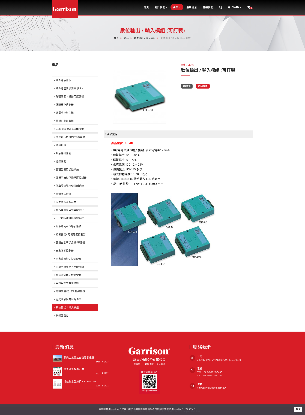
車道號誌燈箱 (63, 193)
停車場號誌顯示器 (66, 202)
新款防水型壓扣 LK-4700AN (80, 381)
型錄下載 (186, 86)
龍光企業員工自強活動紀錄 (79, 357)
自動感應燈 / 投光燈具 (68, 258)
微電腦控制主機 (65, 112)
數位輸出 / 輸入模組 (144, 38)
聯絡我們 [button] (208, 7)
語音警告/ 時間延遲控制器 (71, 234)
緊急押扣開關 (63, 153)
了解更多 (188, 409)
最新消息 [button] (191, 7)
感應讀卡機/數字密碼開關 (70, 137)
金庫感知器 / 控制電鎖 (68, 275)
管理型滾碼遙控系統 (67, 169)
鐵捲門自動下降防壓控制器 (71, 177)
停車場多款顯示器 (74, 369)
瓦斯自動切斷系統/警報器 (70, 242)
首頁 (116, 38)
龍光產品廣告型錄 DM (68, 299)
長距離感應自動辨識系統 (70, 210)
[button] (220, 7)
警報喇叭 (61, 145)
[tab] (75, 80)
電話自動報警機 (65, 120)
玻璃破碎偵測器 (65, 104)
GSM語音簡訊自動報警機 (70, 129)
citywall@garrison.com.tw (211, 387)
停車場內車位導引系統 (68, 226)
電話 (199, 368)
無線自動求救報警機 (67, 283)
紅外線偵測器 (63, 80)
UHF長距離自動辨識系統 (70, 218)
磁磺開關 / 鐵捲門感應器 (70, 96)
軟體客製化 (62, 315)
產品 (126, 38)
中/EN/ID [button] (233, 7)
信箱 (199, 384)
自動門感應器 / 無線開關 (70, 266)
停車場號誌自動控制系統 (70, 185)
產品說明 (112, 134)
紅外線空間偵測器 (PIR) (69, 88)
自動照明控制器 (65, 250)
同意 (298, 409)
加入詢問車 (203, 86)
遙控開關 (61, 161)
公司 (199, 356)
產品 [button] (175, 7)
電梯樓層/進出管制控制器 (70, 291)
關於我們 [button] (160, 7)
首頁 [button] (146, 7)
